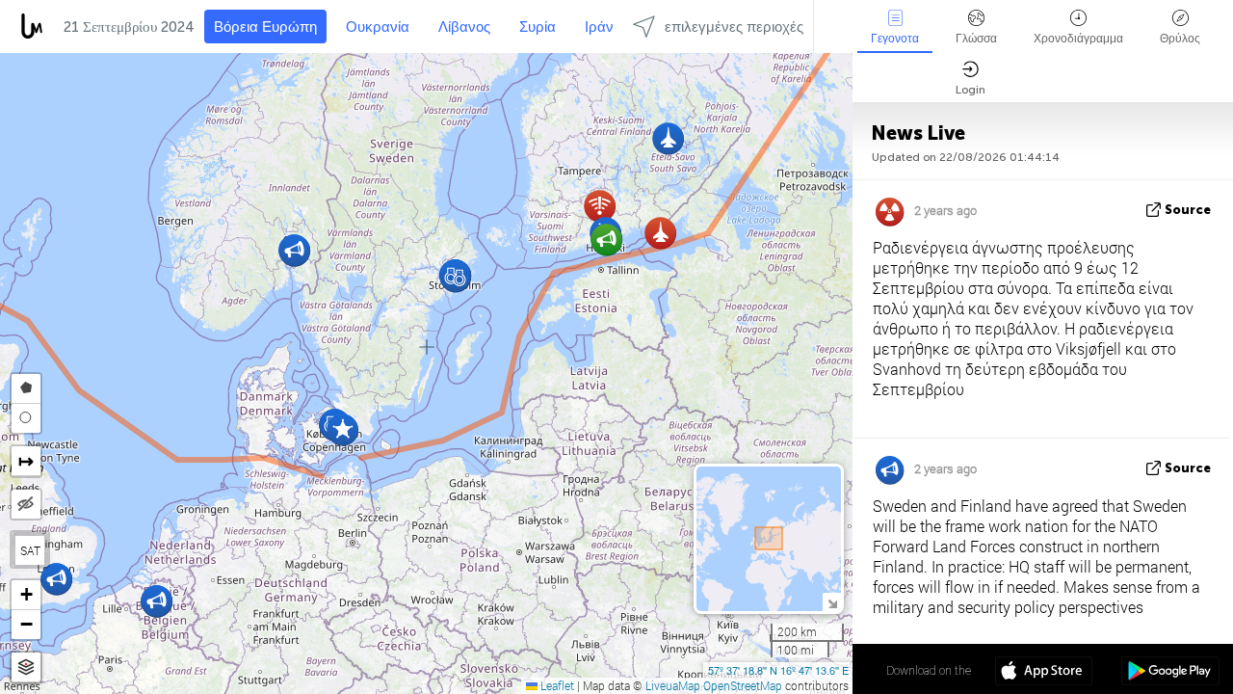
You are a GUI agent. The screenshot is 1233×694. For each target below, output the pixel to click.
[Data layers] (26, 667)
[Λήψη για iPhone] (1043, 672)
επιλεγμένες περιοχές (734, 27)
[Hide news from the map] (26, 504)
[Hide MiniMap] (832, 602)
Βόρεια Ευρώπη (265, 27)
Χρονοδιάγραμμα (1078, 38)
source (1188, 209)
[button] (660, 233)
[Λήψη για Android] (1170, 672)
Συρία (537, 27)
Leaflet (556, 685)
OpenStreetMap (742, 685)
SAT (30, 550)
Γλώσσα (976, 38)
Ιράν (599, 27)
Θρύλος (1180, 38)
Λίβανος (464, 27)
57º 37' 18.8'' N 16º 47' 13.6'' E (778, 670)
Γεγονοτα (895, 38)
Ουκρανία (377, 27)
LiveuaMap (672, 685)
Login (970, 89)
